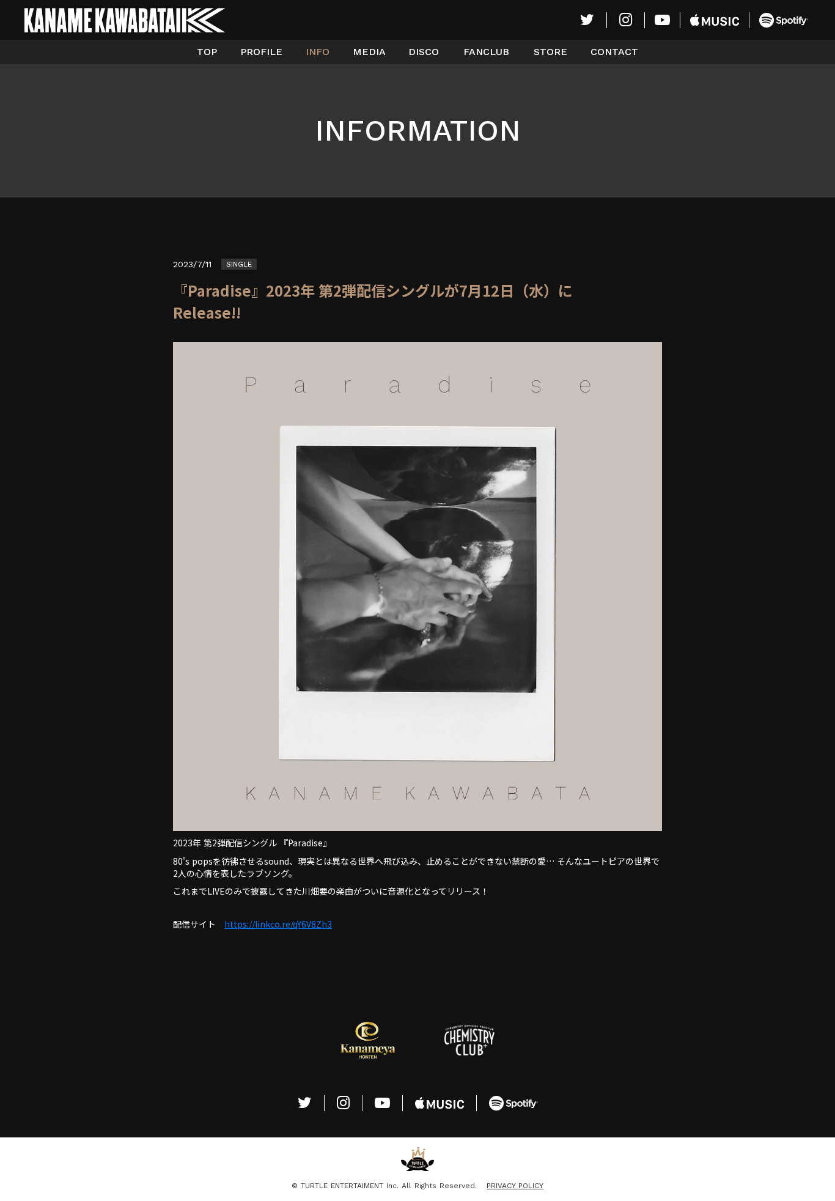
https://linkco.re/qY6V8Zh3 (278, 924)
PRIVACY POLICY (515, 1185)
